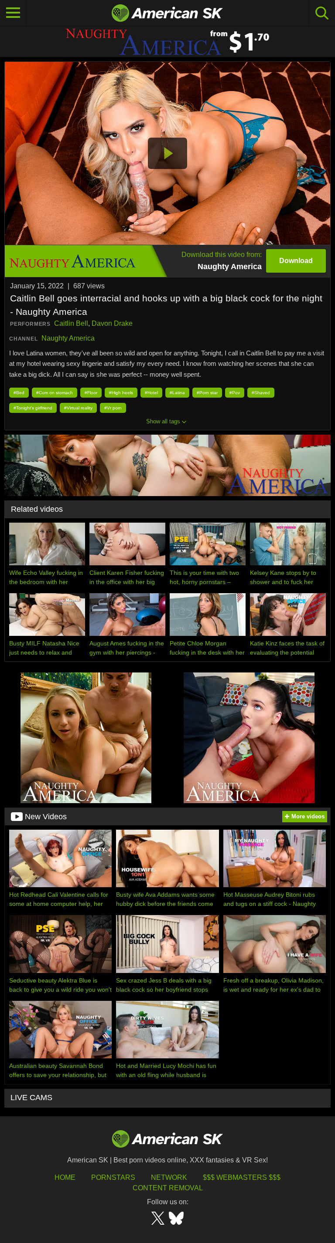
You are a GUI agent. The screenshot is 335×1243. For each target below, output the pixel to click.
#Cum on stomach (54, 392)
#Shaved (261, 392)
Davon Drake (112, 323)
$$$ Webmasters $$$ (241, 1177)
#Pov (234, 392)
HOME (65, 1177)
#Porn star (207, 392)
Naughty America (68, 338)
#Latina (177, 392)
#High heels (121, 392)
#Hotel (151, 392)
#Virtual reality (78, 407)
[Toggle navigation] (13, 13)
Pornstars (113, 1177)
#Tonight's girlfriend (33, 407)
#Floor (91, 392)
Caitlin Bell (71, 323)
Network (169, 1177)
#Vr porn (113, 407)
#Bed (19, 392)
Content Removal (168, 1188)
